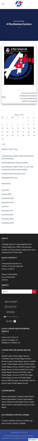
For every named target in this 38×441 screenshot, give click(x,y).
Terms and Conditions (28, 438)
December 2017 (7, 210)
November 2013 (8, 223)
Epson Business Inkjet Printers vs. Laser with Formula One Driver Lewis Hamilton (17, 168)
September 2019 (8, 202)
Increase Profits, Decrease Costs (13, 174)
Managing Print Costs (9, 178)
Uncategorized (19, 21)
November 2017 (8, 214)
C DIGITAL (23, 432)
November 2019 (8, 198)
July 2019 (5, 206)
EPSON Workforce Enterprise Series (15, 163)
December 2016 (7, 219)
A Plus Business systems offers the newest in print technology (17, 157)
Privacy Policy (13, 438)
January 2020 (6, 194)
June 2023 (5, 190)
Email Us (5, 280)
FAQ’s (4, 97)
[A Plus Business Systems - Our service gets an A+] (19, 3)
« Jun (3, 144)
